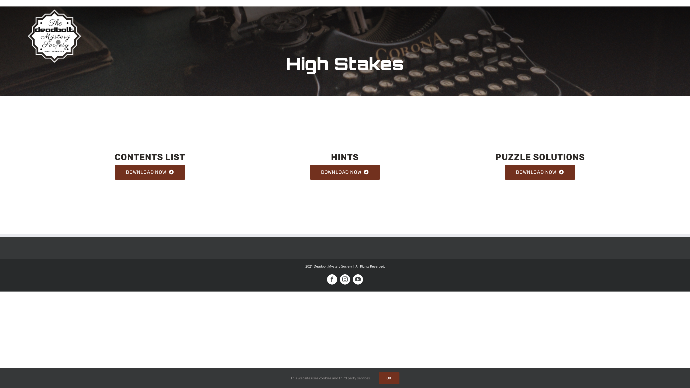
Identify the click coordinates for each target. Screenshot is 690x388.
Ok (389, 378)
